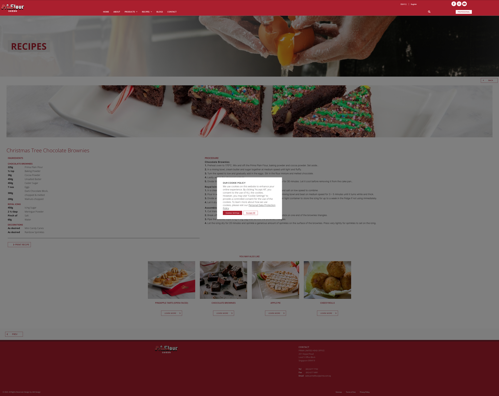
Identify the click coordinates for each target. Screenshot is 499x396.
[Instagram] (459, 3)
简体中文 (403, 4)
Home (106, 11)
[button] (429, 12)
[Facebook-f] (453, 3)
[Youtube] (464, 3)
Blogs (159, 11)
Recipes (145, 11)
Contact (171, 11)
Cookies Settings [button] (232, 213)
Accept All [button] (250, 213)
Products (130, 11)
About (116, 11)
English (414, 4)
